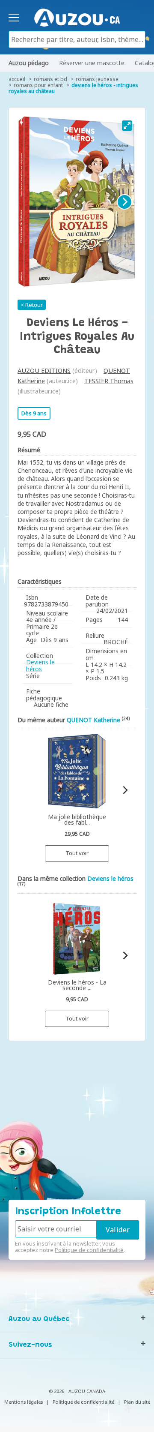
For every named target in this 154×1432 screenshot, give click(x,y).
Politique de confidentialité (89, 1250)
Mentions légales (23, 1402)
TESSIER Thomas (108, 381)
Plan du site (137, 1402)
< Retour (32, 305)
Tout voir (77, 853)
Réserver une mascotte (91, 63)
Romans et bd (50, 79)
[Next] (124, 202)
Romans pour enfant (38, 85)
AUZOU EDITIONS (44, 370)
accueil (17, 79)
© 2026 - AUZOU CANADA (77, 1391)
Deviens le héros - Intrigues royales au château (73, 88)
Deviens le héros (40, 665)
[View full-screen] (127, 125)
